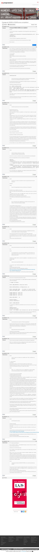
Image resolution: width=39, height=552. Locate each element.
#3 (36, 73)
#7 (36, 226)
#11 (36, 338)
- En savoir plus (23, 551)
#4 (36, 102)
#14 (36, 441)
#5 (36, 147)
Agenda (2, 544)
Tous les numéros (11, 540)
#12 (36, 353)
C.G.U (24, 543)
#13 (36, 416)
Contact (25, 544)
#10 (36, 317)
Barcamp (17, 540)
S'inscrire (37, 4)
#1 (36, 26)
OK (32, 551)
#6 (36, 176)
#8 (36, 243)
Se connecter (34, 4)
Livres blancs (3, 543)
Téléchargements (3, 542)
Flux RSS (2, 540)
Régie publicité (11, 541)
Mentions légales (33, 542)
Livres (2, 541)
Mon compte (25, 540)
